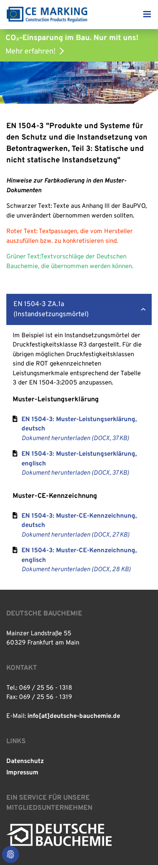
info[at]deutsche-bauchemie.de (73, 716)
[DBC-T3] (47, 14)
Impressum (22, 773)
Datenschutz (25, 762)
